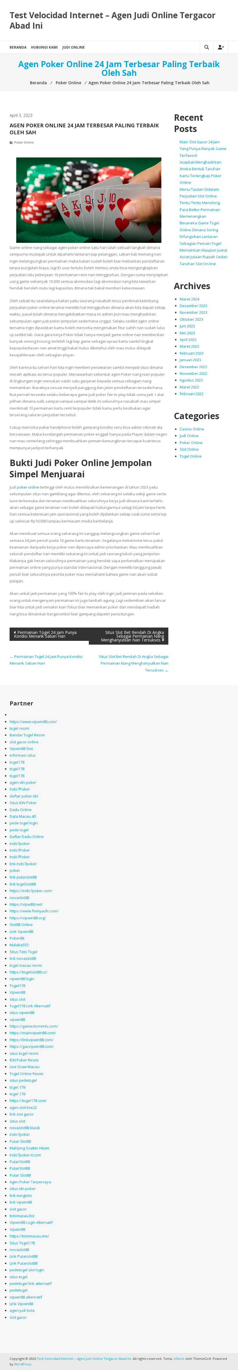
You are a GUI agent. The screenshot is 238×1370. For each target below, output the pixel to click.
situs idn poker (23, 1188)
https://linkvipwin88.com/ (31, 1039)
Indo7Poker (20, 789)
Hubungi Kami (44, 47)
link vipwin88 (21, 1202)
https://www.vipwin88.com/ (33, 721)
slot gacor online (24, 741)
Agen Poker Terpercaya (30, 1181)
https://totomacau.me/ (29, 1236)
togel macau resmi (26, 965)
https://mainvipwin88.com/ (33, 1032)
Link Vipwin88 (21, 931)
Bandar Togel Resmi (27, 735)
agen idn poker (23, 782)
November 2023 (193, 312)
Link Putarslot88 (23, 1256)
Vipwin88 (17, 992)
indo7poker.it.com (25, 1155)
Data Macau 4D (23, 816)
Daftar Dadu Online (27, 836)
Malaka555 (19, 944)
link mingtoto (21, 1195)
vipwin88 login (22, 978)
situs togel (19, 1276)
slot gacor (18, 1209)
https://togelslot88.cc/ (28, 972)
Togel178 (17, 985)
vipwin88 (17, 1019)
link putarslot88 (23, 877)
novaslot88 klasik (25, 1127)
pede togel (19, 829)
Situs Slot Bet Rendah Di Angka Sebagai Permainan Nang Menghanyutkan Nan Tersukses (132, 636)
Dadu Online (21, 809)
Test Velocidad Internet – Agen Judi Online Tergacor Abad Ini (113, 20)
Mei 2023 (187, 332)
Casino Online (192, 429)
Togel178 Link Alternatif (30, 1005)
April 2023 (188, 339)
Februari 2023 (191, 353)
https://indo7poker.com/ (31, 890)
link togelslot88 (23, 884)
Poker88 (17, 938)
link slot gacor (22, 1114)
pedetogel (19, 1290)
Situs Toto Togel (23, 951)
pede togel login (24, 823)
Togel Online (191, 456)
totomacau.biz (22, 1215)
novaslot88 (19, 897)
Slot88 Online (21, 924)
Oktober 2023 (191, 319)
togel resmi (19, 728)
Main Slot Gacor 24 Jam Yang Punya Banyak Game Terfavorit (203, 148)
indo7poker (20, 843)
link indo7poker (23, 863)
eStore (179, 1358)
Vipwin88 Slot (21, 748)
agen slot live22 (23, 1107)
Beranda (18, 47)
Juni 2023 (187, 326)
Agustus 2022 (191, 380)
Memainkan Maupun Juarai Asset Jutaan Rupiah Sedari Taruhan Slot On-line (204, 256)
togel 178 (17, 1087)
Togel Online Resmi (26, 1073)
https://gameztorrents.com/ (34, 1026)
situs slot (17, 999)
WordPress (22, 1364)
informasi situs (23, 755)
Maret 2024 (189, 299)
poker (15, 870)
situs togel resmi (24, 1053)
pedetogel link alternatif (31, 1283)
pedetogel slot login (27, 1269)
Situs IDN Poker (23, 802)
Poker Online (24, 142)
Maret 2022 (189, 387)
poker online (28, 487)
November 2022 (193, 373)
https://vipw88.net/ (26, 904)
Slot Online (189, 449)
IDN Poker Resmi (24, 1060)
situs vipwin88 (22, 1012)
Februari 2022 (191, 393)
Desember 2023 (193, 305)
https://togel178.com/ (28, 1100)
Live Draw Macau (24, 1066)
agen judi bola (22, 1310)
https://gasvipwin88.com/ (32, 1046)
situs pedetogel (23, 1080)
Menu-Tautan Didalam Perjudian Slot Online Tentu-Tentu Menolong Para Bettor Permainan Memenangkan (200, 203)
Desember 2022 (193, 366)
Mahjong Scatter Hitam (29, 1148)
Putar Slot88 (20, 1141)
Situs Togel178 (22, 1243)
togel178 (17, 762)
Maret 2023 (189, 346)
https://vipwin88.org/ (28, 917)
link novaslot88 (23, 958)
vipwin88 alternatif (26, 1297)
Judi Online (73, 47)
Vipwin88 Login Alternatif (31, 1222)
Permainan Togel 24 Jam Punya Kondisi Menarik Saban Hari (45, 634)
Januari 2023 (190, 359)
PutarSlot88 (20, 1161)
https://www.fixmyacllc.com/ (34, 911)
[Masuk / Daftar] (221, 47)
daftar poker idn (24, 796)
